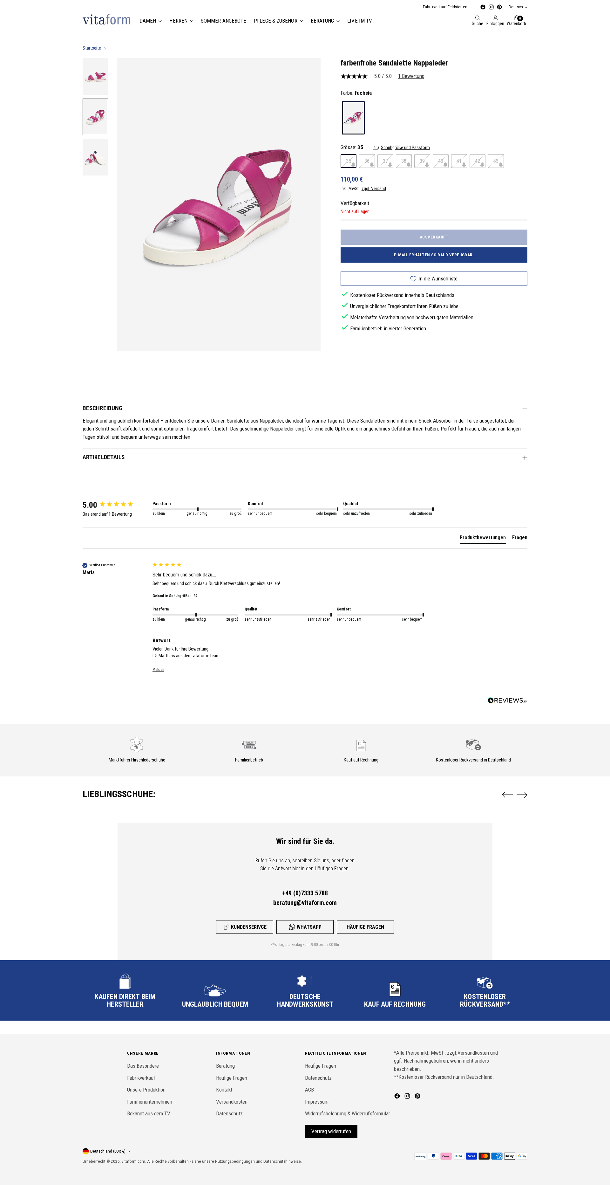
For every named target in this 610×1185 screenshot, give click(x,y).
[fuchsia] (353, 118)
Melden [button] (158, 669)
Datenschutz (229, 1113)
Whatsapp (309, 927)
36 (366, 161)
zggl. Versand (374, 188)
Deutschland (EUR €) (107, 1151)
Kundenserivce (249, 927)
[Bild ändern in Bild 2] (95, 117)
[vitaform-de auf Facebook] (483, 7)
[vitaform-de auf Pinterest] (499, 7)
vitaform (129, 1161)
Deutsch (516, 6)
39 (422, 161)
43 (495, 161)
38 (403, 161)
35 (348, 161)
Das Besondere (143, 1066)
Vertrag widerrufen (331, 1131)
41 (459, 161)
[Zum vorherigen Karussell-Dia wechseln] (507, 794)
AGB (309, 1089)
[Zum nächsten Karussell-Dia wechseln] (522, 794)
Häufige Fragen (365, 927)
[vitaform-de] (106, 19)
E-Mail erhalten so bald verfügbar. (434, 254)
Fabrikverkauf (141, 1078)
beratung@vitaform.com (305, 902)
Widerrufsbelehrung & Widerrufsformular (347, 1113)
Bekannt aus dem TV (148, 1113)
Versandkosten (231, 1102)
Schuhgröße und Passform (405, 147)
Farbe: (356, 93)
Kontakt (224, 1089)
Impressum (317, 1102)
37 (385, 161)
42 (477, 161)
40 (440, 161)
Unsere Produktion (146, 1089)
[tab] (483, 539)
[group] (116, 505)
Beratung (225, 1066)
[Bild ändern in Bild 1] (95, 76)
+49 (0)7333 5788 (305, 893)
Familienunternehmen (149, 1102)
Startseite (92, 48)
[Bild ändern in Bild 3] (95, 157)
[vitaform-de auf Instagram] (491, 7)
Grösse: (352, 147)
